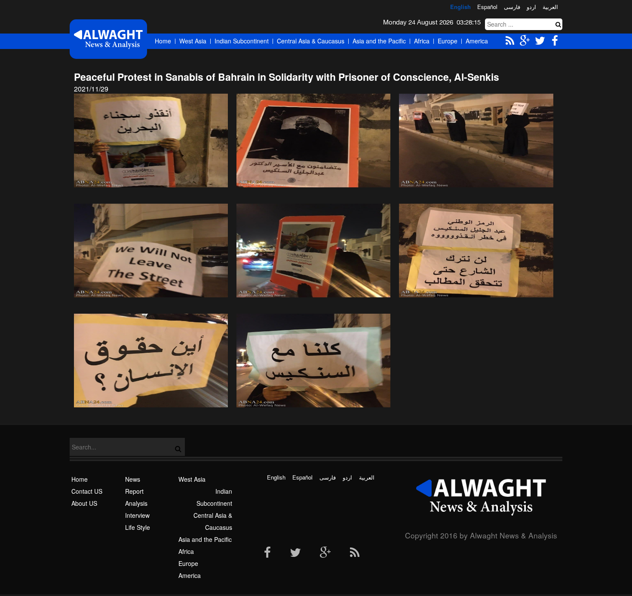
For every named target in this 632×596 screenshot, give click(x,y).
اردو (531, 7)
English (460, 7)
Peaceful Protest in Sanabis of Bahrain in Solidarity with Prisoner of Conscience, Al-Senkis (286, 77)
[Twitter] (295, 553)
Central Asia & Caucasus (310, 41)
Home (163, 41)
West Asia (192, 41)
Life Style (137, 527)
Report (134, 491)
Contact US (86, 491)
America (477, 41)
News (132, 479)
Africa (422, 41)
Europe (447, 41)
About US (84, 503)
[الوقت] (108, 39)
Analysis (136, 503)
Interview (137, 515)
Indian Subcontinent (242, 41)
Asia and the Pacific (379, 41)
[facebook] (267, 553)
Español (487, 7)
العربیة (550, 7)
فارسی (512, 7)
